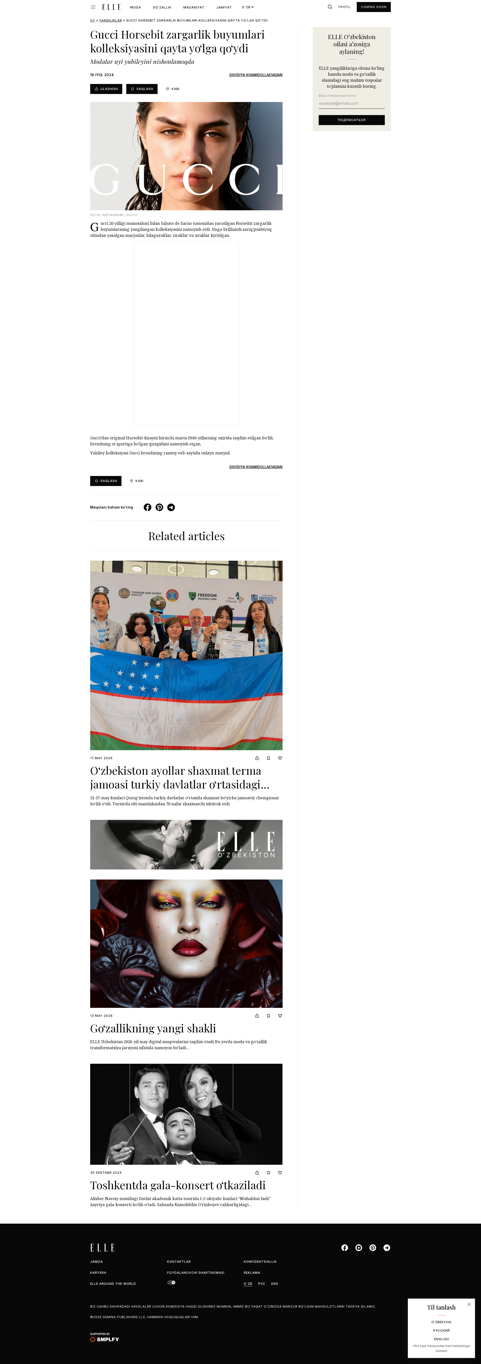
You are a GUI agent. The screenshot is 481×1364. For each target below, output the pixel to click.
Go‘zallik (162, 7)
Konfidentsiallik (260, 1261)
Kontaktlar (179, 1261)
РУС (261, 1284)
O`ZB (248, 1284)
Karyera (98, 1273)
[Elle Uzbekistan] (111, 7)
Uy (92, 20)
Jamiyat (224, 7)
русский (441, 1330)
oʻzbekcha (441, 1322)
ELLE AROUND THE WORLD (113, 1284)
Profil (344, 7)
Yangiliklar (110, 20)
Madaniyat (193, 7)
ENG (274, 1284)
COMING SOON (374, 7)
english (441, 1339)
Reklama (252, 1273)
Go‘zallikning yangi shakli (153, 1027)
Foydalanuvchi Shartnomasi (195, 1273)
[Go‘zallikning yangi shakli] (186, 944)
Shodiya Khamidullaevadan (256, 75)
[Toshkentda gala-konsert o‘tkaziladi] (186, 1114)
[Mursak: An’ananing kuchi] (186, 844)
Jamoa (96, 1261)
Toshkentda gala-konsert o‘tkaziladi (178, 1184)
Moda (135, 7)
